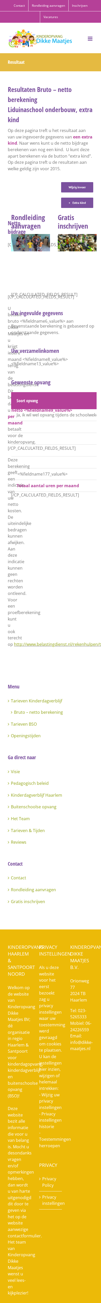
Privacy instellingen (51, 1200)
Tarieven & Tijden (28, 830)
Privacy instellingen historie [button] (50, 1120)
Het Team (20, 818)
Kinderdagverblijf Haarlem (36, 795)
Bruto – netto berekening (38, 712)
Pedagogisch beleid (30, 783)
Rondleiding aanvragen (33, 890)
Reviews (18, 842)
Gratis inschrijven (28, 901)
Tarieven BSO (24, 724)
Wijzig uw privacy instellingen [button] (50, 1101)
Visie (15, 771)
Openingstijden (26, 736)
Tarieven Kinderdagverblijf (36, 701)
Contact (18, 878)
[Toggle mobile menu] (90, 38)
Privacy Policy (49, 1182)
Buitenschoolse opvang (33, 807)
